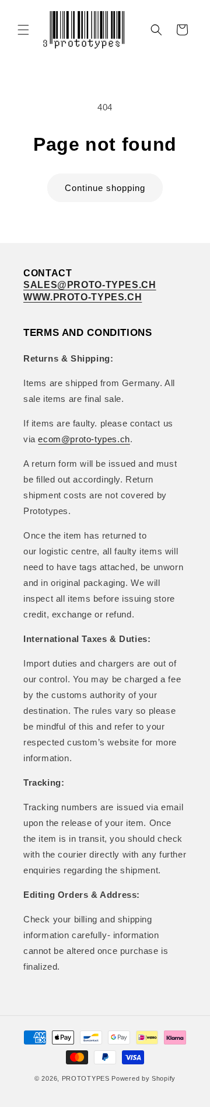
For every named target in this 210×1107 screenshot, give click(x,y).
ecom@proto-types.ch (84, 439)
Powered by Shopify (143, 1078)
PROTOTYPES (86, 1078)
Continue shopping (105, 188)
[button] (23, 30)
